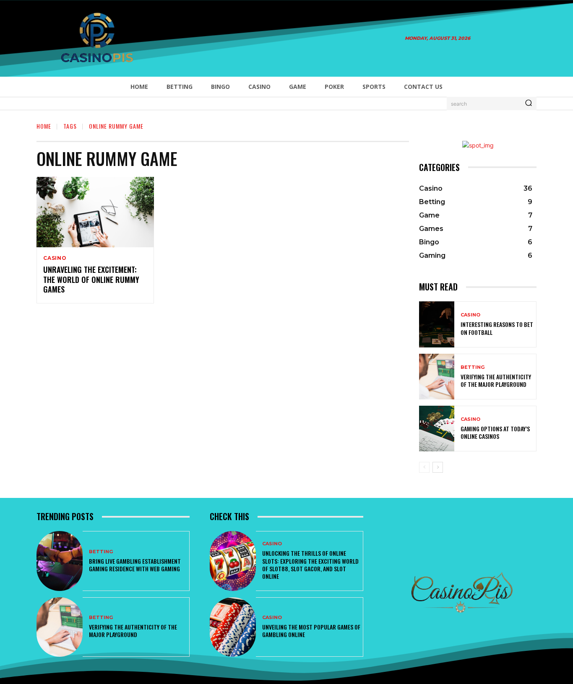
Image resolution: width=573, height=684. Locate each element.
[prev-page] (424, 467)
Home (43, 126)
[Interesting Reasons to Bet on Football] (436, 324)
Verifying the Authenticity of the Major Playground (496, 380)
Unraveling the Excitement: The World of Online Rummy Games (91, 279)
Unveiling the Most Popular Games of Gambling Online (311, 630)
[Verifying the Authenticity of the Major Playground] (436, 376)
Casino (55, 258)
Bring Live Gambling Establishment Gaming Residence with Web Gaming (135, 565)
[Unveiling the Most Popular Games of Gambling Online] (233, 627)
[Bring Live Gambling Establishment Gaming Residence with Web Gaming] (59, 561)
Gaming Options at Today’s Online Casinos (495, 432)
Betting (472, 367)
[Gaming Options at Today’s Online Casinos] (436, 428)
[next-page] (437, 467)
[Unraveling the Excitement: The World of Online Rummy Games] (95, 212)
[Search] (529, 103)
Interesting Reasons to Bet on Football (497, 328)
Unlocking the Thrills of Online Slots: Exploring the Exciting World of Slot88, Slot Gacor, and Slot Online (310, 564)
